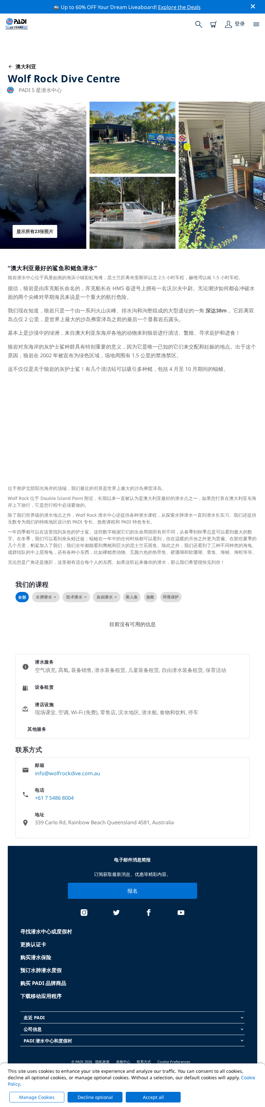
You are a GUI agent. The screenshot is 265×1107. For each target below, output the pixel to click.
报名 (132, 890)
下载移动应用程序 (41, 996)
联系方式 (144, 1061)
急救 (150, 597)
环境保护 (171, 597)
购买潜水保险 (35, 957)
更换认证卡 (33, 944)
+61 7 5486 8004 (54, 797)
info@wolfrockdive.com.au (67, 773)
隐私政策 (102, 1061)
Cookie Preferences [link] (173, 1061)
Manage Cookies (37, 1097)
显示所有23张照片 (34, 231)
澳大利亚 (24, 66)
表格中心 (123, 1061)
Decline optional (95, 1097)
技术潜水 (74, 597)
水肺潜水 (44, 597)
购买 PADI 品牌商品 (43, 983)
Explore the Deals (179, 7)
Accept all (153, 1097)
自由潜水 (105, 597)
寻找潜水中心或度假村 (46, 931)
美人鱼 (132, 597)
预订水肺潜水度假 (41, 970)
